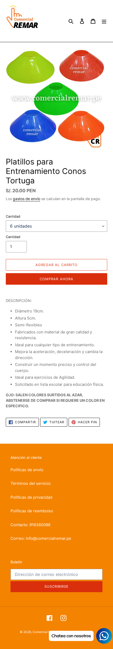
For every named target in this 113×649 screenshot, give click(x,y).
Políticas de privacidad (31, 497)
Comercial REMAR (46, 632)
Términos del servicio (31, 483)
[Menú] (104, 21)
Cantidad (13, 216)
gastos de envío (26, 198)
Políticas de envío (27, 469)
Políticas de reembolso (32, 510)
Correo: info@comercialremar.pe (41, 538)
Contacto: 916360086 (30, 524)
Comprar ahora (56, 279)
